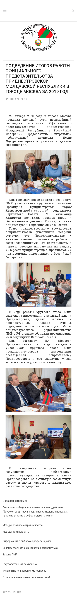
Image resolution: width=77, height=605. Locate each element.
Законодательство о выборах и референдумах (30, 547)
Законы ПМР (10, 554)
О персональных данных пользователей (26, 577)
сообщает (23, 199)
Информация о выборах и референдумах (27, 541)
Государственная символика (20, 564)
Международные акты (16, 531)
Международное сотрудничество (23, 525)
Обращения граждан (15, 500)
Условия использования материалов (24, 570)
